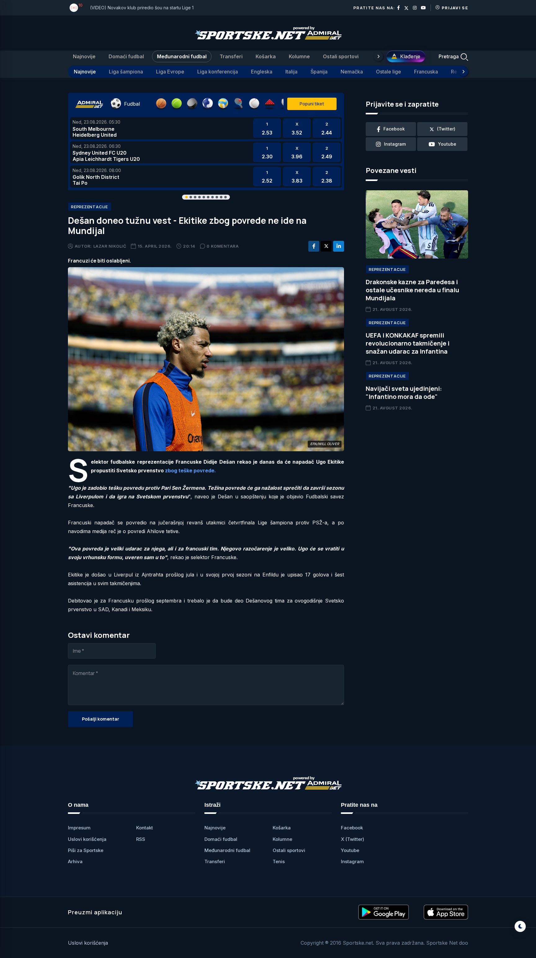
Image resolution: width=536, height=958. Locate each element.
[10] (73, 7)
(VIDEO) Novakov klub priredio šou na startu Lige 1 (142, 7)
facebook (394, 128)
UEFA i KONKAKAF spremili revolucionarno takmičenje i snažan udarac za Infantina (407, 343)
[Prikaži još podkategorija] (463, 71)
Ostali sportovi (341, 56)
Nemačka (352, 71)
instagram (395, 144)
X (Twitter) (352, 839)
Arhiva (75, 861)
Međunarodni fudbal (182, 56)
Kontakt (144, 828)
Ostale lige (388, 71)
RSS (140, 839)
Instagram (352, 861)
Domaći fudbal (126, 56)
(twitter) (446, 128)
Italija (291, 71)
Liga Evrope (170, 71)
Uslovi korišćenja (87, 839)
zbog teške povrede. (190, 470)
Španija (319, 71)
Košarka (266, 56)
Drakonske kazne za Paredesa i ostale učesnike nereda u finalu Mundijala (412, 290)
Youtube (350, 850)
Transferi (231, 56)
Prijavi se (455, 7)
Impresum (79, 828)
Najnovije (84, 56)
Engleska (261, 71)
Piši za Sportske (85, 850)
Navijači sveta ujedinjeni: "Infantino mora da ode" (404, 392)
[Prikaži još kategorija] (378, 56)
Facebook (352, 828)
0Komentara (223, 246)
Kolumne (299, 56)
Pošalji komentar (100, 719)
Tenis (279, 861)
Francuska (426, 71)
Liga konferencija (217, 71)
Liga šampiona (126, 71)
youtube (447, 144)
